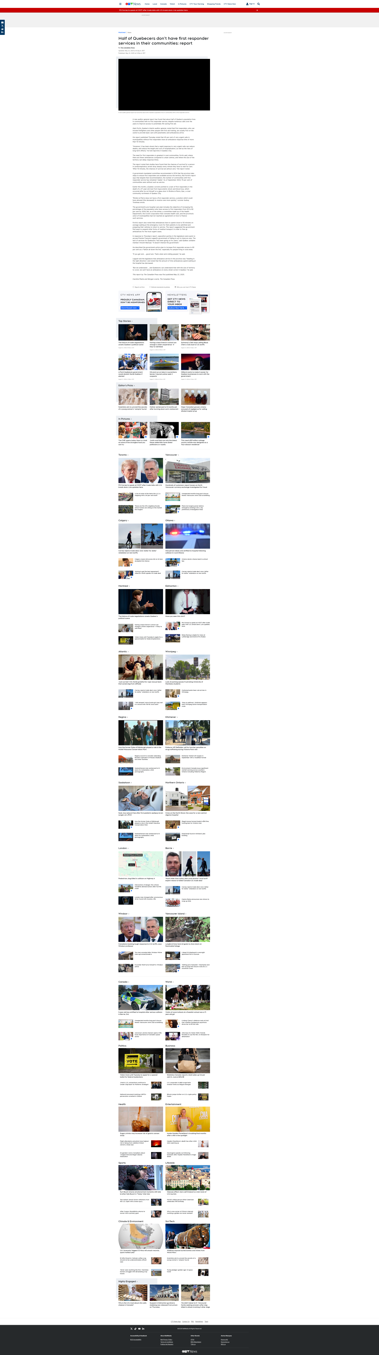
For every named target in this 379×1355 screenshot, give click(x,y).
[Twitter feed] (131, 1328)
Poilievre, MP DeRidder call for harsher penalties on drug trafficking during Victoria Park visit (185, 748)
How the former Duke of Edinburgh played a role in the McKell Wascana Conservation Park (139, 748)
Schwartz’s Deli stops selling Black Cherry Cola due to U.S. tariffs (194, 344)
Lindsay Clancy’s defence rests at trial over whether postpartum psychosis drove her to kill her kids (195, 1022)
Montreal (122, 32)
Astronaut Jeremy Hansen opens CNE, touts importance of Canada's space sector (148, 1034)
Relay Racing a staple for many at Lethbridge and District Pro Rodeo (194, 636)
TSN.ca (193, 1344)
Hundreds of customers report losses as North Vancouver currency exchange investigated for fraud (186, 486)
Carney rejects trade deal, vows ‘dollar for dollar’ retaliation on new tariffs (137, 552)
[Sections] (120, 4)
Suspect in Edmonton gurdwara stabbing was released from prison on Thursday (163, 1305)
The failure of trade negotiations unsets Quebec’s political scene (131, 344)
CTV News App (176, 1321)
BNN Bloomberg (196, 1342)
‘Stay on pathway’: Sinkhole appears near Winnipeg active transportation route (194, 704)
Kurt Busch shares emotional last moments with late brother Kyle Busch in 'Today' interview (140, 1193)
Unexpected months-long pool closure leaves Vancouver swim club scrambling (196, 494)
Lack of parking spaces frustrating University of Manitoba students (184, 683)
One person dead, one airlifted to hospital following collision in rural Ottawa (185, 552)
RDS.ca (223, 1344)
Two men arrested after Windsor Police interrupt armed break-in (148, 953)
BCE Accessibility (135, 1339)
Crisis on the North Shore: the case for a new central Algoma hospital (186, 814)
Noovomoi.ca (225, 1342)
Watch (172, 4)
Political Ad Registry (166, 1344)
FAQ (192, 1321)
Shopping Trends (214, 4)
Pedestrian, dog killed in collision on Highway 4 (136, 878)
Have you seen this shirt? (175, 616)
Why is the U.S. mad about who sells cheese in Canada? (132, 1304)
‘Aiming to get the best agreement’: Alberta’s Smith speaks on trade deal (148, 572)
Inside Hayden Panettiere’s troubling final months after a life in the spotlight (186, 1134)
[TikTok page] (135, 1328)
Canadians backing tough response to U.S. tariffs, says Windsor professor (140, 945)
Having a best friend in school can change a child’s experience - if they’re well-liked (163, 345)
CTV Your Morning (197, 4)
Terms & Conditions (166, 1342)
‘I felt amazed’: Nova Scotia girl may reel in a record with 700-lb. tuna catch (149, 703)
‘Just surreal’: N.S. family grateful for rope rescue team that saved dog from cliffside (140, 683)
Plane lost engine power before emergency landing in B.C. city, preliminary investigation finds (193, 507)
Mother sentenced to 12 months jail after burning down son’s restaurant (164, 408)
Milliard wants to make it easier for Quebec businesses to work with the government (195, 374)
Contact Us (186, 1321)
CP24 (192, 1339)
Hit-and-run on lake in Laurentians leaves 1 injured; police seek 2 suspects (163, 374)
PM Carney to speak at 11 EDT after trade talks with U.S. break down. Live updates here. (140, 486)
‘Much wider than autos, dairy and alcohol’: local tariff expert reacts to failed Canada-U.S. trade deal (186, 880)
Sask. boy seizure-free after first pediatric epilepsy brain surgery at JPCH (140, 814)
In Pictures (182, 4)
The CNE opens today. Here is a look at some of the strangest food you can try (132, 442)
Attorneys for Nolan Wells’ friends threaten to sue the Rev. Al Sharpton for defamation (195, 1034)
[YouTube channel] (139, 1328)
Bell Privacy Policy (166, 1339)
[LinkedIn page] (143, 1328)
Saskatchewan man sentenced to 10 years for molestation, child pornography (147, 770)
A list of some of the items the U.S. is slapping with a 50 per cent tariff (147, 494)
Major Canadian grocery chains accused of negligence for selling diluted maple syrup (194, 409)
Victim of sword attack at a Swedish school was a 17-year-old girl (185, 1013)
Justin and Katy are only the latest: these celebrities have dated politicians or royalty (163, 442)
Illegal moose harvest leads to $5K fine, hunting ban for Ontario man (195, 822)
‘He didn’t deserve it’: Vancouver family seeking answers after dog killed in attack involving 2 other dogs (195, 1305)
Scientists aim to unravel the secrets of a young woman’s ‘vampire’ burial (132, 408)
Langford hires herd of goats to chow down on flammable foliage (183, 945)
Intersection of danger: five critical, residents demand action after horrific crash (148, 886)
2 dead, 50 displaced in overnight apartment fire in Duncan (193, 953)
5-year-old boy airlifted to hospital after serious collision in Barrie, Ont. (140, 1013)
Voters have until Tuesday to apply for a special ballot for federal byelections (138, 1076)
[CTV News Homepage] (133, 4)
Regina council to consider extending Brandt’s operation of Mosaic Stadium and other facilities (148, 757)
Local (155, 4)
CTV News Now (230, 4)
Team (206, 1321)
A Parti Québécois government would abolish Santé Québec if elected (130, 374)
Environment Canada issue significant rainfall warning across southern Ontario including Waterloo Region (195, 770)
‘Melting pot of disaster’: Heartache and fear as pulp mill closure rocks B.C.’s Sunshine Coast (195, 966)
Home (147, 4)
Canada (163, 4)
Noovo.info (224, 1339)
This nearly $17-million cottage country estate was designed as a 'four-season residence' (194, 442)
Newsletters (199, 1321)
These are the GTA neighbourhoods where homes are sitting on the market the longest (148, 507)
